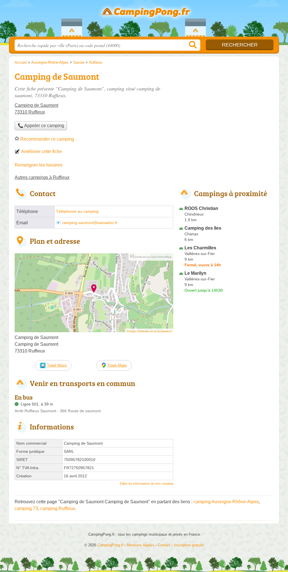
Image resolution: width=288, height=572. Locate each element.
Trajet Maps (117, 365)
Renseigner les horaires (38, 165)
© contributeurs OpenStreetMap (151, 256)
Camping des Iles (202, 228)
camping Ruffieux (57, 508)
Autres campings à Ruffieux (42, 177)
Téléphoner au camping (77, 211)
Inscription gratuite (189, 545)
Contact (164, 545)
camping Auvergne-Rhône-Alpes (226, 501)
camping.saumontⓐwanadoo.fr (90, 223)
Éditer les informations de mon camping (146, 483)
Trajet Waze (57, 365)
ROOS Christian (201, 208)
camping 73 (26, 508)
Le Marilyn (195, 273)
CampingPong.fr (144, 20)
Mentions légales (140, 545)
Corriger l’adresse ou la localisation (149, 331)
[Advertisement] (226, 108)
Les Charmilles (200, 247)
